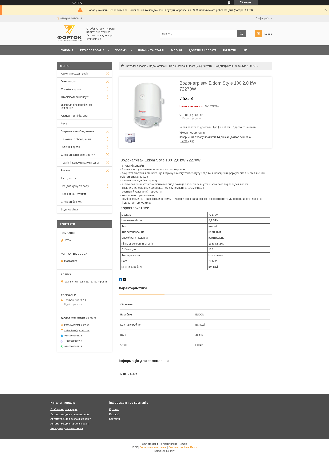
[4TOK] (69, 40)
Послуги (121, 50)
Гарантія (229, 50)
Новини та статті (151, 50)
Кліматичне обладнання (76, 139)
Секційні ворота (71, 89)
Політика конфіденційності (182, 447)
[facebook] (120, 280)
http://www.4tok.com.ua (76, 324)
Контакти (114, 418)
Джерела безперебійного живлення (77, 106)
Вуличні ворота (70, 146)
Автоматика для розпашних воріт (70, 418)
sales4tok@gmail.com (76, 330)
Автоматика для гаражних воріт (69, 423)
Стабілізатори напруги (75, 97)
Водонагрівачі (158, 65)
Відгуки (176, 50)
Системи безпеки (71, 201)
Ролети (65, 170)
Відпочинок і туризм (73, 193)
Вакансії (114, 414)
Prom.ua (182, 444)
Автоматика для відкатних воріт (69, 414)
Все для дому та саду (75, 186)
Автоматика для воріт (74, 73)
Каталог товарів (92, 50)
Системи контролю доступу (78, 154)
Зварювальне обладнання (77, 131)
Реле (64, 123)
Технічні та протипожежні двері (80, 162)
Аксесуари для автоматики (66, 428)
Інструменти (68, 178)
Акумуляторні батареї (74, 115)
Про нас (114, 409)
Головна (67, 50)
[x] (124, 280)
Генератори (68, 81)
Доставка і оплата (202, 50)
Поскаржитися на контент (153, 447)
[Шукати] (241, 33)
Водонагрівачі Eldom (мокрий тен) (190, 65)
